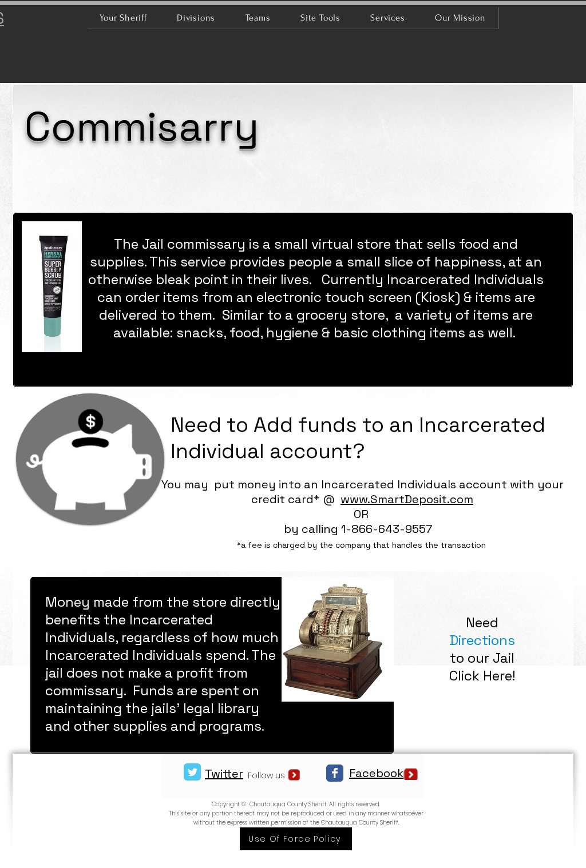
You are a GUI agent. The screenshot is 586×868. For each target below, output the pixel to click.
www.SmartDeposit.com (406, 499)
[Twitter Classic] (192, 772)
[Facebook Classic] (334, 773)
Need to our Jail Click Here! (482, 649)
